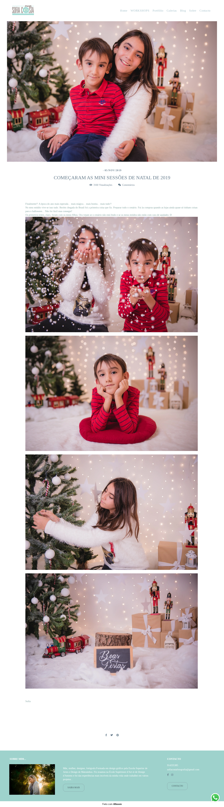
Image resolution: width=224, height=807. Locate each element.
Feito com (112, 804)
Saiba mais (74, 787)
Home (123, 10)
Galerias (172, 10)
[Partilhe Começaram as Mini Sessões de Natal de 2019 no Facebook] (106, 735)
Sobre (192, 10)
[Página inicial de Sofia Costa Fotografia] (34, 10)
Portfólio (158, 10)
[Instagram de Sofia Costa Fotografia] (172, 774)
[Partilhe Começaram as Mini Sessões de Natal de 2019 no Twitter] (111, 735)
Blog (183, 10)
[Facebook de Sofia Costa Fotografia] (168, 774)
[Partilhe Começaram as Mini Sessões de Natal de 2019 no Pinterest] (117, 735)
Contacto (205, 10)
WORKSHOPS (140, 10)
